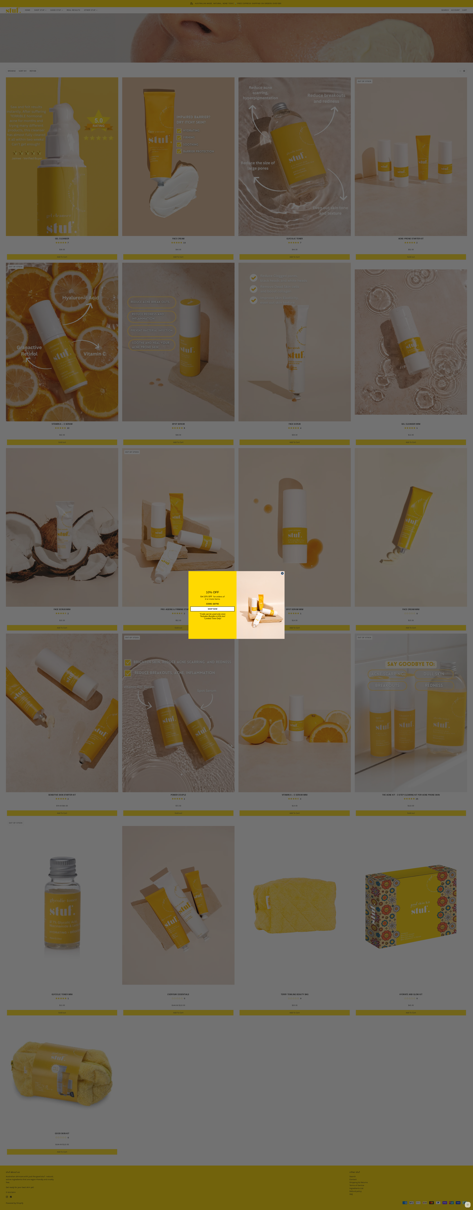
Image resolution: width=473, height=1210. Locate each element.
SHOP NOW (212, 609)
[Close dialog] (282, 573)
